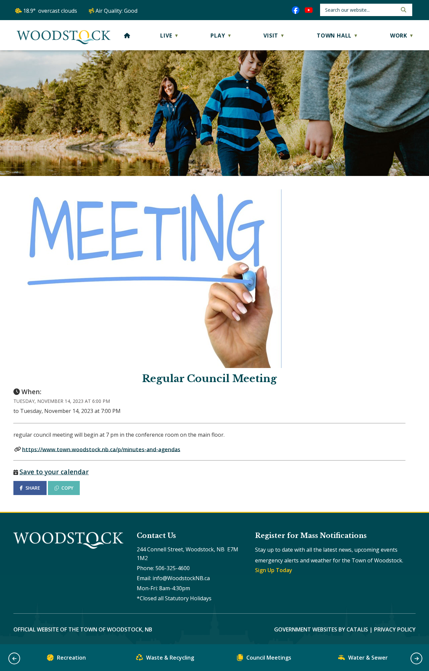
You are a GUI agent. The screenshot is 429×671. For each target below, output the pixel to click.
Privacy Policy (395, 629)
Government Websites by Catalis (321, 629)
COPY (67, 488)
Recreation (71, 657)
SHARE (32, 488)
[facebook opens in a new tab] (296, 10)
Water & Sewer (368, 657)
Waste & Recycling (170, 657)
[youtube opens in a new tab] (309, 10)
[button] (403, 9)
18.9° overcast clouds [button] (50, 10)
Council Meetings (268, 657)
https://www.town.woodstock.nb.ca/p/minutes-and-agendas (101, 449)
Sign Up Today (273, 570)
